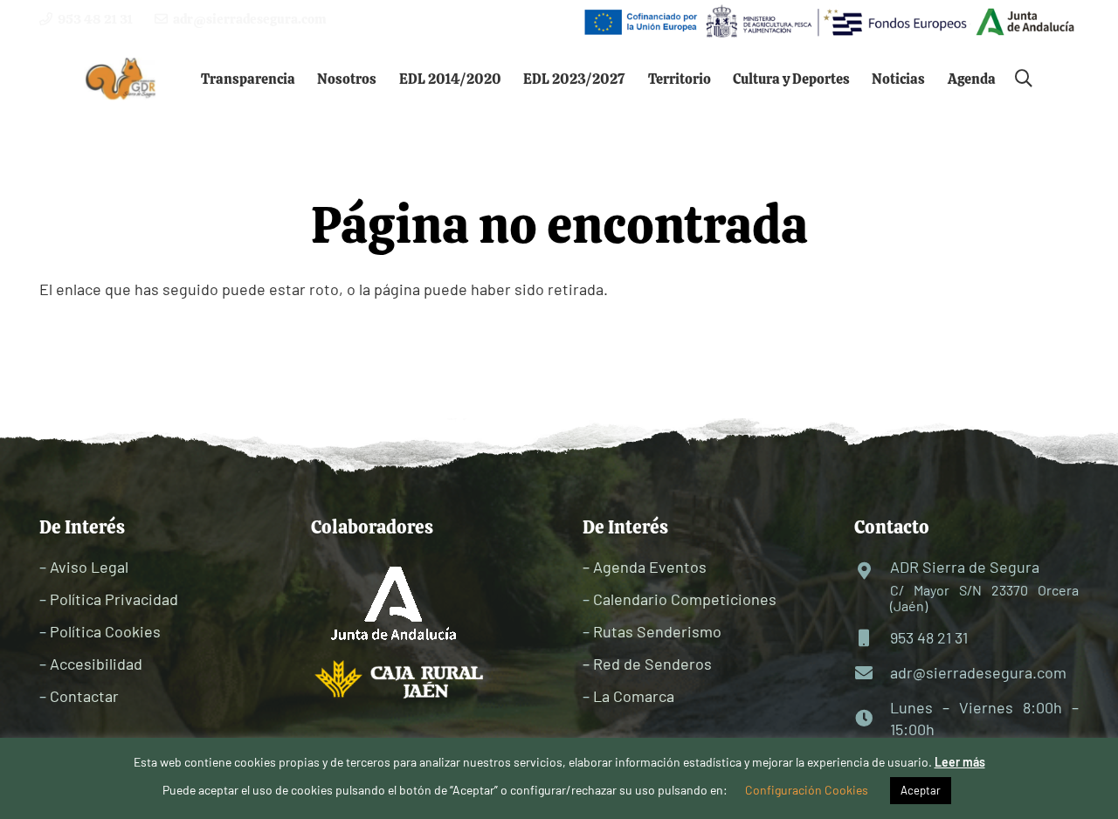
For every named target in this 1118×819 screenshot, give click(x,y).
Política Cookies (105, 631)
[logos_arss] (828, 21)
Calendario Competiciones (684, 599)
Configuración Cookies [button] (806, 789)
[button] (308, 78)
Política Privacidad (114, 599)
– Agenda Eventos (645, 566)
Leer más (960, 761)
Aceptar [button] (921, 790)
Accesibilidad (96, 663)
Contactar (84, 695)
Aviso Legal (89, 566)
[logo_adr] (121, 79)
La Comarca (633, 695)
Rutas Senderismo (657, 631)
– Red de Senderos (647, 663)
